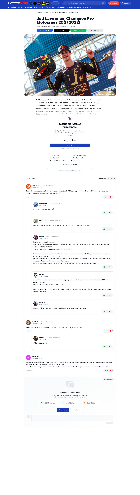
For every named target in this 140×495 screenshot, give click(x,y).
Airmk (41, 274)
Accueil (40, 12)
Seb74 (41, 236)
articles (46, 12)
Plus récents (111, 178)
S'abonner (77, 410)
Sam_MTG (35, 185)
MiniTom (35, 322)
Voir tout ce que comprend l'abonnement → (70, 170)
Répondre (29, 197)
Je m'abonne (70, 145)
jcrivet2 (42, 220)
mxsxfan (35, 357)
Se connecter (73, 164)
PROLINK (42, 303)
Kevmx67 (42, 337)
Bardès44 (43, 204)
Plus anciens (102, 178)
